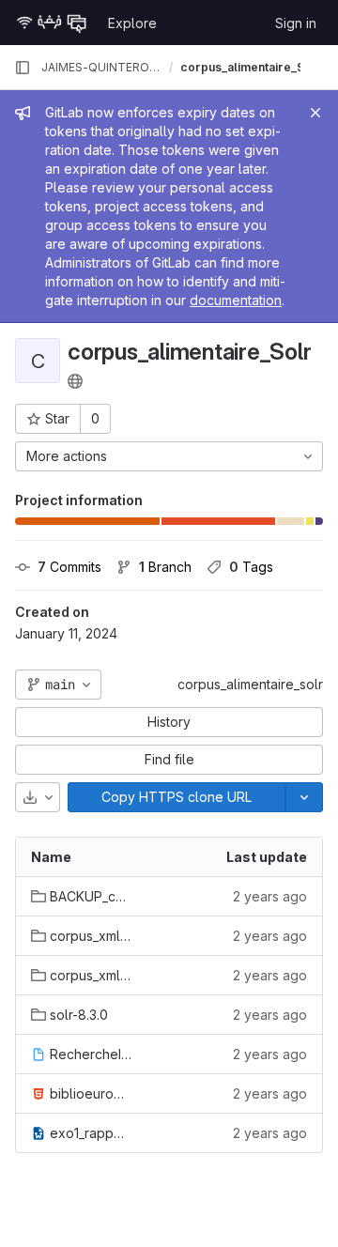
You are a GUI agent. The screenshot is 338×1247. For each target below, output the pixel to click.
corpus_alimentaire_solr (250, 684)
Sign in (295, 23)
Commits (69, 567)
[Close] (315, 112)
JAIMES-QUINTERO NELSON (101, 67)
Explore (132, 23)
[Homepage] (51, 23)
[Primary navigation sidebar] (23, 68)
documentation (236, 300)
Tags (251, 567)
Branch (165, 567)
